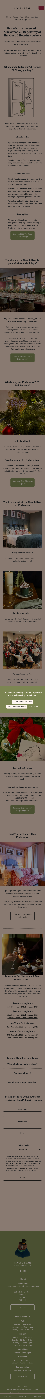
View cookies (34, 706)
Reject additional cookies (17, 706)
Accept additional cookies (22, 701)
